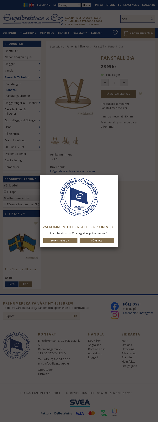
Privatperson (60, 240)
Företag (96, 240)
